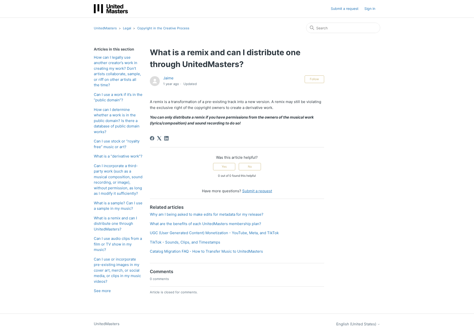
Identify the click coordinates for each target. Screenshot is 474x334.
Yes (224, 166)
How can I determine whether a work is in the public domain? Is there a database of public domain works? (116, 120)
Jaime (168, 78)
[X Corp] (159, 138)
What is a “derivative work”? (118, 156)
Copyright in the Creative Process (163, 28)
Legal (127, 28)
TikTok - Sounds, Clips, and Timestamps (185, 242)
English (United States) (356, 324)
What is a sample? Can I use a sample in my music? (118, 206)
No (250, 166)
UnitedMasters (105, 28)
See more (102, 290)
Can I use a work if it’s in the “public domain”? (118, 97)
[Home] (111, 8)
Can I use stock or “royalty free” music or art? (116, 144)
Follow (314, 79)
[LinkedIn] (166, 138)
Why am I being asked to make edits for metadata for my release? (206, 214)
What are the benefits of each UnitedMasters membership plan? (205, 223)
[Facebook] (152, 138)
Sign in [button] (369, 8)
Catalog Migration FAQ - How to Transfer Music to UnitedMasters (206, 251)
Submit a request (344, 8)
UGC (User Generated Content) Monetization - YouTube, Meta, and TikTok (214, 232)
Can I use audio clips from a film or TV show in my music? (118, 244)
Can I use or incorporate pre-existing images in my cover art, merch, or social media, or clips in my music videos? (117, 270)
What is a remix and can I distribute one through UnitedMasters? (115, 223)
